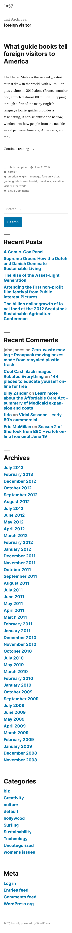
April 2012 (14, 528)
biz (7, 790)
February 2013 (18, 474)
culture (11, 804)
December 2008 (20, 753)
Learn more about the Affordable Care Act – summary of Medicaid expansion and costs (36, 401)
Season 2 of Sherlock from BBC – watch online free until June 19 (35, 431)
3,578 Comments (18, 190)
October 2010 (18, 651)
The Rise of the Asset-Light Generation (32, 278)
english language (29, 176)
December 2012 (20, 481)
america (13, 176)
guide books (19, 181)
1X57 (8, 6)
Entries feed (16, 890)
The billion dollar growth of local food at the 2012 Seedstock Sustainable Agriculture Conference (35, 311)
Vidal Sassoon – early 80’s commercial (33, 417)
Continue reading (19, 148)
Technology (16, 838)
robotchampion (17, 167)
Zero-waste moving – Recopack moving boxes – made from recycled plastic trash (35, 357)
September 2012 (21, 494)
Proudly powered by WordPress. (31, 923)
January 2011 (17, 630)
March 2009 (16, 732)
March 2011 (15, 617)
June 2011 (14, 596)
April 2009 (15, 725)
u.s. (49, 181)
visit (6, 186)
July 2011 (13, 589)
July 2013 (13, 467)
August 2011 (16, 583)
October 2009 (18, 691)
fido (8, 414)
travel (42, 181)
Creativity (14, 797)
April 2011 (14, 610)
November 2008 (20, 759)
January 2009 (18, 746)
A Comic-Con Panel (24, 251)
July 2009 (14, 705)
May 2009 (14, 719)
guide (7, 181)
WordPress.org (19, 903)
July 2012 (13, 508)
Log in (10, 883)
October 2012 (18, 487)
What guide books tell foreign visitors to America (35, 54)
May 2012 (14, 521)
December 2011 (19, 555)
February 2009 (19, 739)
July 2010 (14, 657)
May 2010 (14, 664)
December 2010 (20, 637)
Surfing (11, 825)
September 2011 (20, 576)
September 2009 (21, 698)
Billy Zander (16, 393)
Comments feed (20, 896)
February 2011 (18, 623)
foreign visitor (50, 176)
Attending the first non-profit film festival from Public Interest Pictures (33, 292)
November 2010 (20, 644)
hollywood (14, 818)
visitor (14, 186)
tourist (33, 181)
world (22, 186)
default (12, 171)
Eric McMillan (17, 426)
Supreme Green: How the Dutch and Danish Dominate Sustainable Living (35, 263)
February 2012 (18, 542)
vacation (58, 181)
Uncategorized (19, 845)
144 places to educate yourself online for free (35, 381)
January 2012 (17, 549)
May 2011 (13, 603)
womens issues (19, 852)
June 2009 (15, 712)
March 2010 (16, 671)
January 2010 (17, 685)
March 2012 (16, 535)
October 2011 (17, 569)
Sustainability (18, 831)
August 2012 (17, 501)
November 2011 (19, 562)
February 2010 (18, 678)
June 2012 (14, 515)
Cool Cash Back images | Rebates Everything (29, 374)
